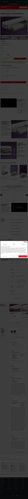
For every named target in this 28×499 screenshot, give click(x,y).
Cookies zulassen (23, 256)
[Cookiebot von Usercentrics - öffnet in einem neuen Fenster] (24, 242)
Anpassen (13, 256)
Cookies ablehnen (5, 256)
